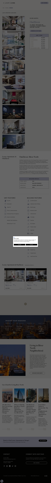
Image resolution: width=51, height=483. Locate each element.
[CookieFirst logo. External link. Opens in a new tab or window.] (14, 237)
